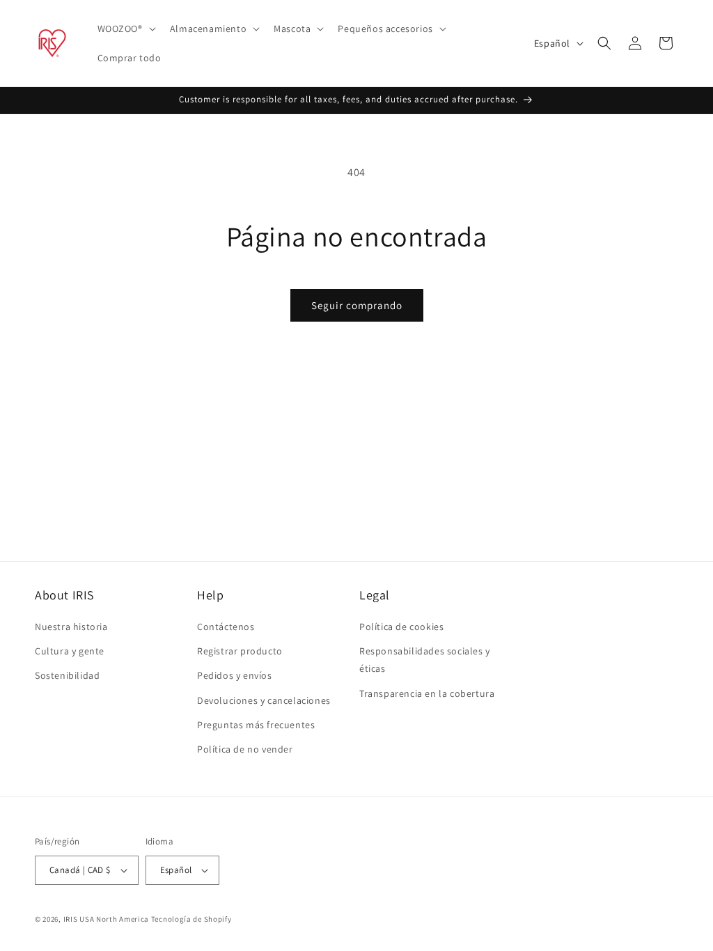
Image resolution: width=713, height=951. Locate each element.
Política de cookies (401, 626)
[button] (125, 28)
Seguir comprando (356, 305)
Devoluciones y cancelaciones (264, 700)
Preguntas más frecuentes (256, 724)
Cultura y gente (69, 651)
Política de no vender (245, 749)
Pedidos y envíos (234, 675)
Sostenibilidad (67, 675)
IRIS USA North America (106, 919)
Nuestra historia (71, 626)
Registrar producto (240, 651)
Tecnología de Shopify (191, 919)
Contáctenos (226, 626)
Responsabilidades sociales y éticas (424, 660)
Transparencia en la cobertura (426, 693)
